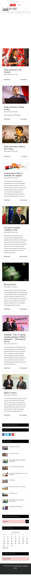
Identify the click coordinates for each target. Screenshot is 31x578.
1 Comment (24, 156)
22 (4, 543)
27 (23, 543)
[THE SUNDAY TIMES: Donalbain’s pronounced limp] (5, 501)
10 (11, 539)
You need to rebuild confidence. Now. (12, 228)
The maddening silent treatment (15, 506)
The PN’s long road (13, 493)
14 (27, 539)
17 (11, 541)
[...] (24, 196)
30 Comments (23, 415)
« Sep (3, 548)
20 (23, 541)
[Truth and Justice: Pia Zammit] (15, 57)
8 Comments (23, 79)
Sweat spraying (12, 480)
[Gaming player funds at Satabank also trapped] (15, 166)
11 (15, 539)
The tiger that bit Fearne (14, 453)
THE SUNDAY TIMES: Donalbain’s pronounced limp (16, 500)
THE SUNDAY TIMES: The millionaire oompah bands (17, 460)
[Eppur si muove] (15, 381)
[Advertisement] (15, 28)
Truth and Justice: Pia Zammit (13, 70)
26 (19, 543)
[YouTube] (13, 434)
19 (19, 541)
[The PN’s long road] (5, 495)
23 (8, 543)
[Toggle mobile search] (25, 9)
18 (15, 541)
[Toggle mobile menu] (28, 9)
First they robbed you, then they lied (16, 466)
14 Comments (23, 309)
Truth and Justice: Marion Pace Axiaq (14, 147)
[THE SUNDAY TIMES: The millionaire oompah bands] (5, 461)
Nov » (7, 548)
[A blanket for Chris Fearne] (5, 448)
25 (15, 543)
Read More (7, 79)
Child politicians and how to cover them (17, 486)
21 (27, 541)
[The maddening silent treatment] (5, 508)
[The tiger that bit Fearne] (5, 455)
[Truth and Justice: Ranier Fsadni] (15, 95)
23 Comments (23, 256)
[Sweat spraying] (5, 481)
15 (4, 541)
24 (11, 543)
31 (11, 545)
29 (4, 545)
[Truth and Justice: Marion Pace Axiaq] (15, 134)
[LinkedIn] (10, 434)
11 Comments (23, 200)
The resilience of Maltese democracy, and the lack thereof (18, 474)
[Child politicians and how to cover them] (5, 488)
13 (23, 539)
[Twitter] (6, 434)
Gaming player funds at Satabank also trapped (13, 174)
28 (27, 543)
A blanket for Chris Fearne (14, 446)
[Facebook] (3, 434)
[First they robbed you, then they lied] (5, 468)
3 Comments (23, 119)
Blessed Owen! (10, 284)
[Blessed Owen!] (15, 272)
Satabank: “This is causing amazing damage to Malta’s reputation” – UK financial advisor (15, 338)
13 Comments (23, 368)
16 (8, 541)
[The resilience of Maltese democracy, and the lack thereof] (5, 475)
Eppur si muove (10, 392)
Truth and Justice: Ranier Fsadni (14, 108)
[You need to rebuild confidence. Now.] (15, 215)
